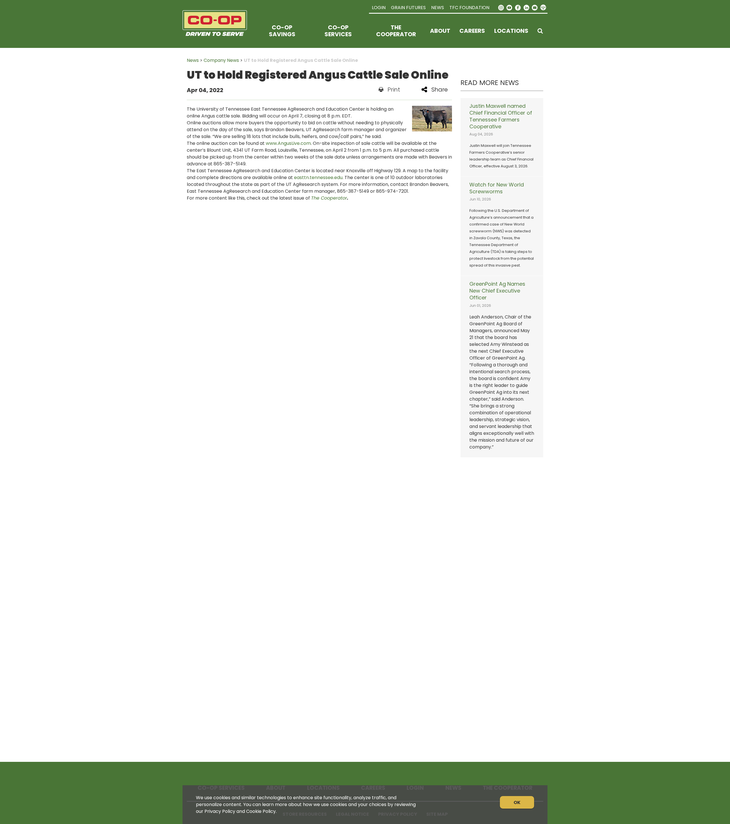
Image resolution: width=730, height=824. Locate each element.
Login (379, 7)
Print (394, 89)
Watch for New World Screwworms (496, 188)
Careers (472, 30)
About (440, 30)
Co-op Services (338, 31)
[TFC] (218, 31)
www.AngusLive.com (288, 143)
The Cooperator (396, 31)
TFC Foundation (469, 7)
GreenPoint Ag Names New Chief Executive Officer (497, 291)
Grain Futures (408, 7)
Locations (511, 30)
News (437, 7)
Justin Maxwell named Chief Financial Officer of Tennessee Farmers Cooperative (500, 116)
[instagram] (501, 7)
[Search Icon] (540, 30)
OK (517, 802)
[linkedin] (526, 7)
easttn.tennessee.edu (318, 177)
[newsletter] (534, 7)
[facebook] (518, 7)
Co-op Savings (282, 31)
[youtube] (509, 7)
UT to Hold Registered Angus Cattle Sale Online (301, 60)
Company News (221, 60)
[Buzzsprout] (543, 7)
